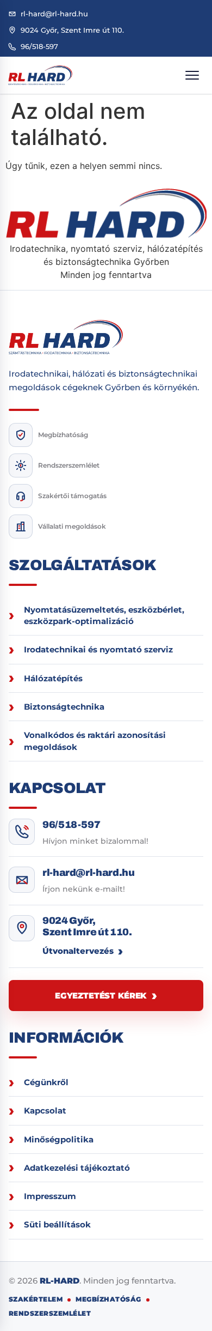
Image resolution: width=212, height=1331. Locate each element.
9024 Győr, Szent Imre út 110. (87, 926)
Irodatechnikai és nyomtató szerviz (98, 649)
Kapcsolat (45, 1110)
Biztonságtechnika (64, 706)
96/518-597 (71, 824)
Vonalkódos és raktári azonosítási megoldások (95, 741)
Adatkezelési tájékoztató (77, 1168)
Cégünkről (46, 1082)
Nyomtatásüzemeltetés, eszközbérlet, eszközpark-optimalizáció (104, 615)
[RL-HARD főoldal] (40, 74)
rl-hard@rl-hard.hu (88, 872)
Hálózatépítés (53, 678)
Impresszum (50, 1196)
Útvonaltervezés (78, 951)
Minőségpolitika (58, 1139)
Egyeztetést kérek (100, 995)
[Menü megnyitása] (192, 75)
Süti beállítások (57, 1224)
